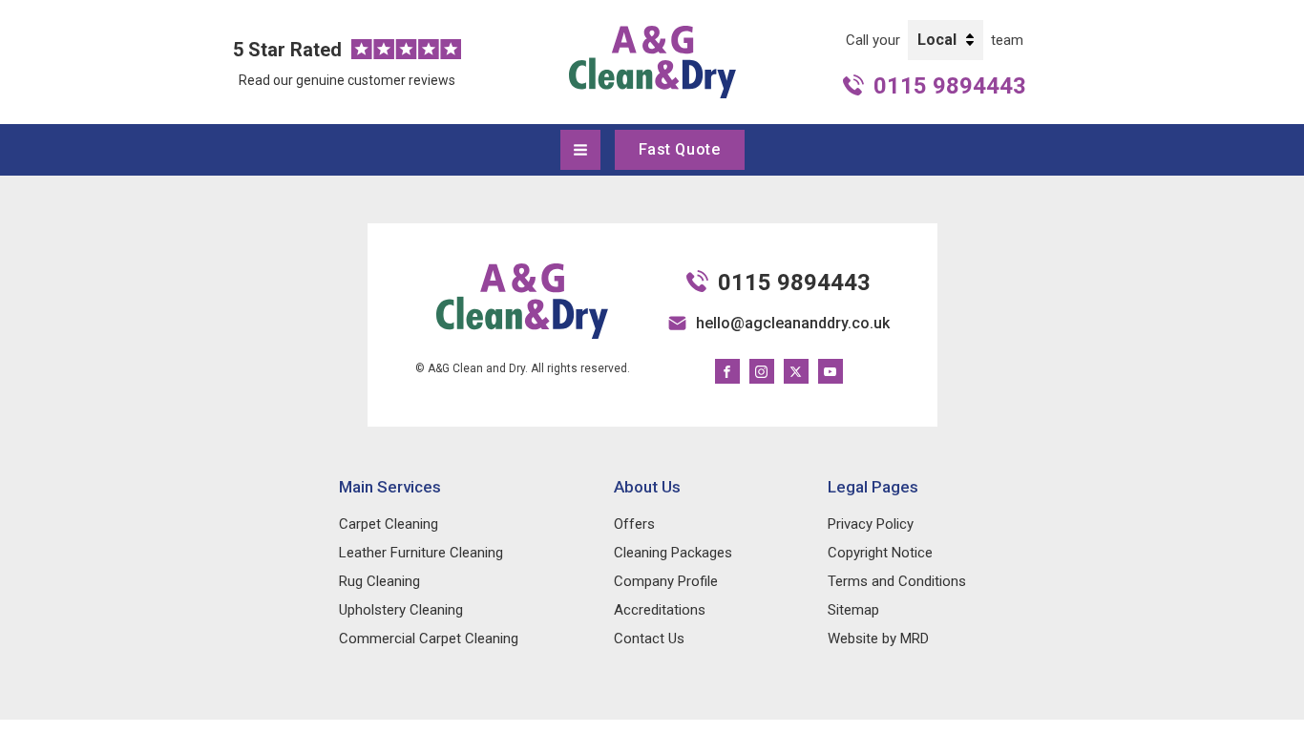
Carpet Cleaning (388, 524)
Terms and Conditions (897, 581)
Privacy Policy (871, 524)
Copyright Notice (880, 552)
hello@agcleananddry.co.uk (793, 323)
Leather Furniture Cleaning (421, 552)
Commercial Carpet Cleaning (428, 638)
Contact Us (649, 638)
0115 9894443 (949, 86)
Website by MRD (878, 638)
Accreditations (659, 609)
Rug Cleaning (379, 581)
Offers (634, 524)
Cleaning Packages (673, 552)
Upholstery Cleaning (401, 609)
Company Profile (666, 581)
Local (937, 40)
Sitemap (853, 609)
